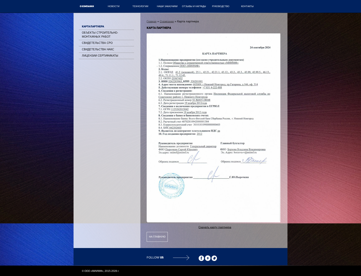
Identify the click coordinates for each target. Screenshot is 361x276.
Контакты (247, 6)
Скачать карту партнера (214, 227)
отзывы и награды (194, 6)
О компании (87, 6)
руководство (220, 6)
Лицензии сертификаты (100, 55)
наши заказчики (167, 6)
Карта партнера (93, 26)
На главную (157, 236)
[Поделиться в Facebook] (201, 258)
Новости (113, 6)
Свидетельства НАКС (98, 49)
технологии (140, 6)
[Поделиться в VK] (208, 258)
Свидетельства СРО (97, 42)
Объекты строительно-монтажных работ (100, 34)
